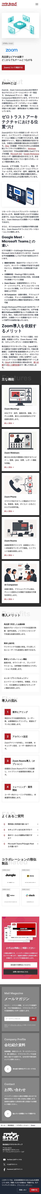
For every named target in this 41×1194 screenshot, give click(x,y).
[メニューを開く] (36, 4)
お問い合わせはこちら (20, 972)
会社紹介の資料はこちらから (21, 965)
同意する (34, 1190)
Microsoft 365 (16, 154)
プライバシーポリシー (16, 1025)
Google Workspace (31, 154)
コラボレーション (22, 1125)
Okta (7, 146)
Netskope (32, 148)
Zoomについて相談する (13, 67)
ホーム (3, 1125)
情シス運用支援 (13, 365)
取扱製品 (11, 1125)
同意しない (23, 1190)
